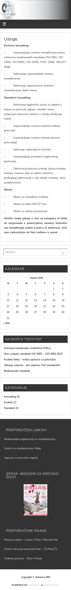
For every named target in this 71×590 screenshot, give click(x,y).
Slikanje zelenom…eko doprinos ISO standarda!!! (32, 365)
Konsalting (10, 396)
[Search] (63, 253)
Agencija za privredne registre (21, 458)
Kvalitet (8, 402)
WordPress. (51, 585)
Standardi (9, 408)
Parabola (34, 585)
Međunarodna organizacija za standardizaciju (29, 439)
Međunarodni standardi (17, 371)
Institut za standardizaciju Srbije (22, 448)
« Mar (6, 323)
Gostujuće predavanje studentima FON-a (27, 348)
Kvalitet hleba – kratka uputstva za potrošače (30, 359)
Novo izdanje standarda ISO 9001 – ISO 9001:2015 (33, 354)
